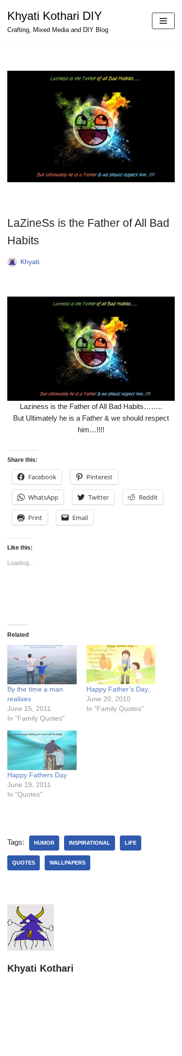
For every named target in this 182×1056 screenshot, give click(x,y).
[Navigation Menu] (163, 21)
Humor (44, 843)
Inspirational (89, 843)
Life (130, 843)
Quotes (23, 863)
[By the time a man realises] (42, 664)
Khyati (29, 262)
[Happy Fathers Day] (42, 750)
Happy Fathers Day (37, 775)
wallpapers (67, 863)
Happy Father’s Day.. (118, 689)
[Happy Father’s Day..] (121, 664)
